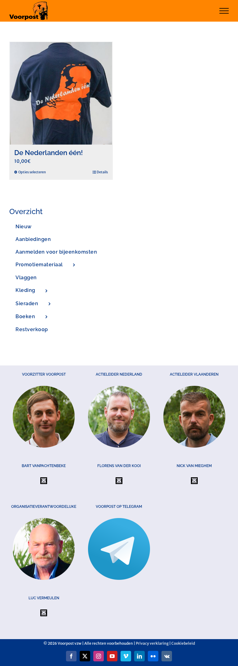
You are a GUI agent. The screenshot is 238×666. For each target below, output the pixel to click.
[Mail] (43, 480)
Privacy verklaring (152, 643)
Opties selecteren (32, 172)
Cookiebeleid (183, 643)
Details (102, 172)
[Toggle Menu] (224, 11)
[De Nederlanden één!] (61, 93)
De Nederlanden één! (48, 153)
